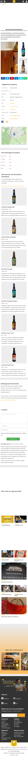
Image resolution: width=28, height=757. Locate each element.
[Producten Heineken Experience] (7, 588)
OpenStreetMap (19, 144)
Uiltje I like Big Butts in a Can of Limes (19, 737)
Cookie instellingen (5, 728)
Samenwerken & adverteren (5, 725)
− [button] (3, 131)
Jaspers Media (20, 753)
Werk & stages (4, 723)
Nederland (12, 109)
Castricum (4, 4)
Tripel (3, 271)
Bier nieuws (16, 723)
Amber (3, 303)
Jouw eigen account (6, 738)
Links (2, 736)
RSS (16, 703)
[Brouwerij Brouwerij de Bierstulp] (14, 571)
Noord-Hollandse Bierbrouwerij (8, 400)
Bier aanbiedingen (18, 722)
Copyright (3, 735)
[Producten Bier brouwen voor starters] (21, 553)
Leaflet (13, 144)
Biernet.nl (6, 753)
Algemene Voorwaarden (4, 733)
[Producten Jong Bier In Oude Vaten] (21, 588)
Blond (3, 239)
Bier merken (17, 721)
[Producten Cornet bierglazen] (7, 519)
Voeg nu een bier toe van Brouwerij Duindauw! (12, 186)
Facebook (6, 698)
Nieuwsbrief (4, 739)
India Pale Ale (4, 209)
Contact (3, 722)
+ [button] (3, 129)
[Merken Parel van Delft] (7, 553)
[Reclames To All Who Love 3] (21, 519)
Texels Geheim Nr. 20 (19, 733)
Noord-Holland (13, 106)
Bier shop (16, 725)
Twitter (5, 703)
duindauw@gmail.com (15, 115)
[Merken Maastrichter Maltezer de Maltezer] (14, 605)
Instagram (18, 698)
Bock (2, 367)
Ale (2, 335)
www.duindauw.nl (14, 118)
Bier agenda (17, 726)
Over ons (3, 721)
